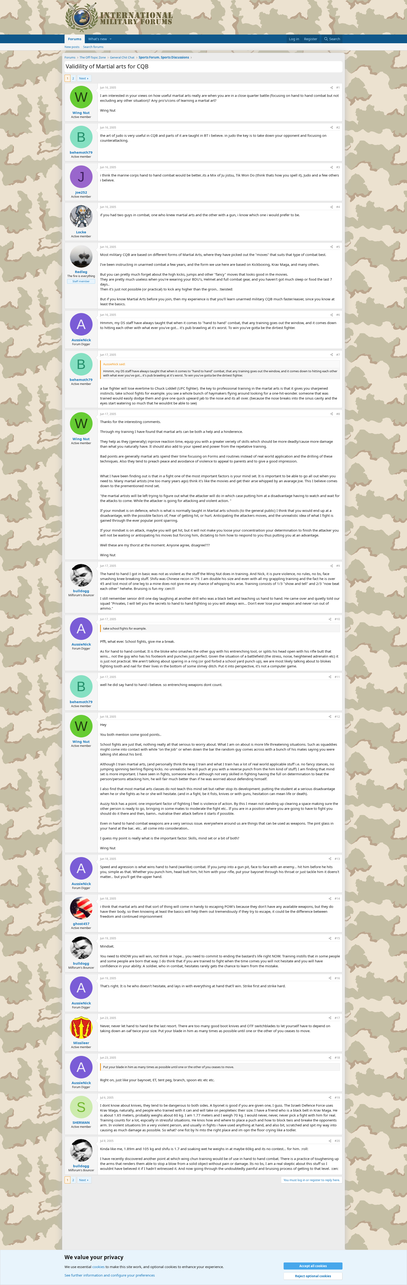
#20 (337, 1141)
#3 (338, 167)
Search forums (93, 47)
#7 (338, 355)
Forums (74, 38)
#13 (337, 859)
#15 (337, 938)
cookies (98, 1266)
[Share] (332, 87)
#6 (338, 315)
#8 (338, 414)
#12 (337, 717)
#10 (337, 619)
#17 (337, 1018)
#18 (337, 1058)
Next (82, 78)
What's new (97, 38)
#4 (338, 207)
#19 (337, 1098)
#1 (338, 88)
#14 (337, 899)
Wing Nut (81, 112)
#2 (338, 127)
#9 (338, 566)
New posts (72, 47)
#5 (338, 247)
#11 (337, 677)
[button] (110, 39)
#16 (337, 978)
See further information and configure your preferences (110, 1275)
